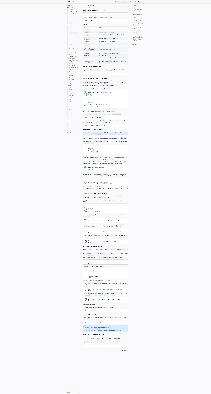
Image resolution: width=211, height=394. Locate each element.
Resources (69, 120)
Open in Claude (135, 32)
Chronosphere (71, 113)
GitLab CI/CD (71, 83)
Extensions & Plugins (72, 48)
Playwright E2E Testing (73, 11)
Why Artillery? (71, 19)
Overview (70, 87)
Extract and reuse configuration (138, 14)
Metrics (70, 50)
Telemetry (70, 128)
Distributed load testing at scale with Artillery (73, 61)
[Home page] (71, 2)
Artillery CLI (72, 30)
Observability (69, 85)
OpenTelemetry (71, 89)
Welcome (68, 5)
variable (91, 255)
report (71, 42)
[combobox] (122, 2)
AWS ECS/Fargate (72, 65)
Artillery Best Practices (73, 21)
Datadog (70, 93)
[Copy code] (126, 13)
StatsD (70, 91)
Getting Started (70, 7)
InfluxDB (70, 111)
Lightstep (70, 109)
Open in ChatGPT (136, 30)
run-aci (71, 38)
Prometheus (71, 105)
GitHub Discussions (139, 1)
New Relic (70, 97)
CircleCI (70, 81)
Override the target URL (137, 20)
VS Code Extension (72, 130)
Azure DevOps (71, 75)
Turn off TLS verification (137, 21)
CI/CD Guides (69, 69)
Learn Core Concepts (72, 17)
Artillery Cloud (109, 61)
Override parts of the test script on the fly (138, 17)
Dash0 (70, 115)
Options (134, 7)
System (69, 392)
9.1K (132, 1)
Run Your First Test (72, 15)
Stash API (70, 54)
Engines (70, 46)
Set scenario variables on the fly (138, 18)
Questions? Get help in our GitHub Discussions (137, 28)
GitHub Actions (71, 73)
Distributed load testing (71, 58)
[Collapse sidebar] (78, 392)
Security (70, 126)
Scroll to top (134, 44)
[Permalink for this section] (88, 24)
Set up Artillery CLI (72, 13)
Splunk (70, 107)
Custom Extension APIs (73, 52)
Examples (70, 23)
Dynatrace (70, 103)
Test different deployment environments (137, 12)
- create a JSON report (137, 10)
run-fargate (72, 36)
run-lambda (72, 34)
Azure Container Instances (73, 67)
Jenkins (70, 77)
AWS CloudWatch (72, 95)
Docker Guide (69, 118)
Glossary (70, 124)
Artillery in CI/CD (71, 71)
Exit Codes (72, 44)
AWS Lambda (71, 63)
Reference (69, 25)
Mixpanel (70, 117)
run (70, 32)
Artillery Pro (69, 132)
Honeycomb (71, 101)
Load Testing (71, 9)
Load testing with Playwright (72, 56)
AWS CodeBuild (71, 79)
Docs (83, 5)
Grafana (70, 99)
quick (71, 40)
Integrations (71, 122)
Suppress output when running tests (138, 24)
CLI (69, 28)
